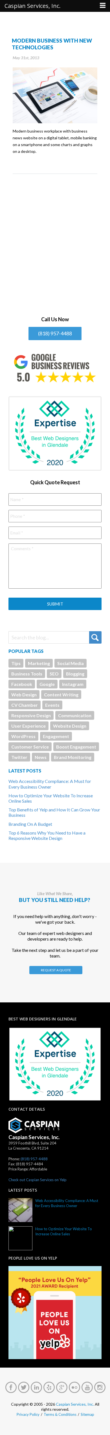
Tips (16, 663)
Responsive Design (31, 715)
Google (47, 684)
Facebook (21, 684)
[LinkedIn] (36, 1387)
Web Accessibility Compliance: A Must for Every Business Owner (49, 783)
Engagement (56, 736)
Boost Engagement (76, 746)
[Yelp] (49, 1387)
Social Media (70, 663)
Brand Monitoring (72, 757)
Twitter (19, 757)
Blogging (75, 673)
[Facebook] (11, 1387)
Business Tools (26, 673)
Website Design (69, 725)
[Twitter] (23, 1387)
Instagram (72, 684)
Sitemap (87, 1414)
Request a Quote (56, 970)
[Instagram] (99, 1387)
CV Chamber (24, 705)
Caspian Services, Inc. (75, 1404)
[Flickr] (74, 1387)
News (41, 757)
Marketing (39, 663)
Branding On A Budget (30, 824)
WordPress (23, 736)
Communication (74, 715)
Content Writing (61, 694)
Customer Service (30, 746)
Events (52, 705)
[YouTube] (87, 1387)
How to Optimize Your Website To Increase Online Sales (63, 1231)
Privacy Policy (28, 1414)
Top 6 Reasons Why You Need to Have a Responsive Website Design (46, 835)
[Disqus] (55, 244)
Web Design (24, 694)
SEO (54, 673)
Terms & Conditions (60, 1414)
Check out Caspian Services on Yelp (37, 1180)
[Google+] (61, 1387)
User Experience (28, 725)
